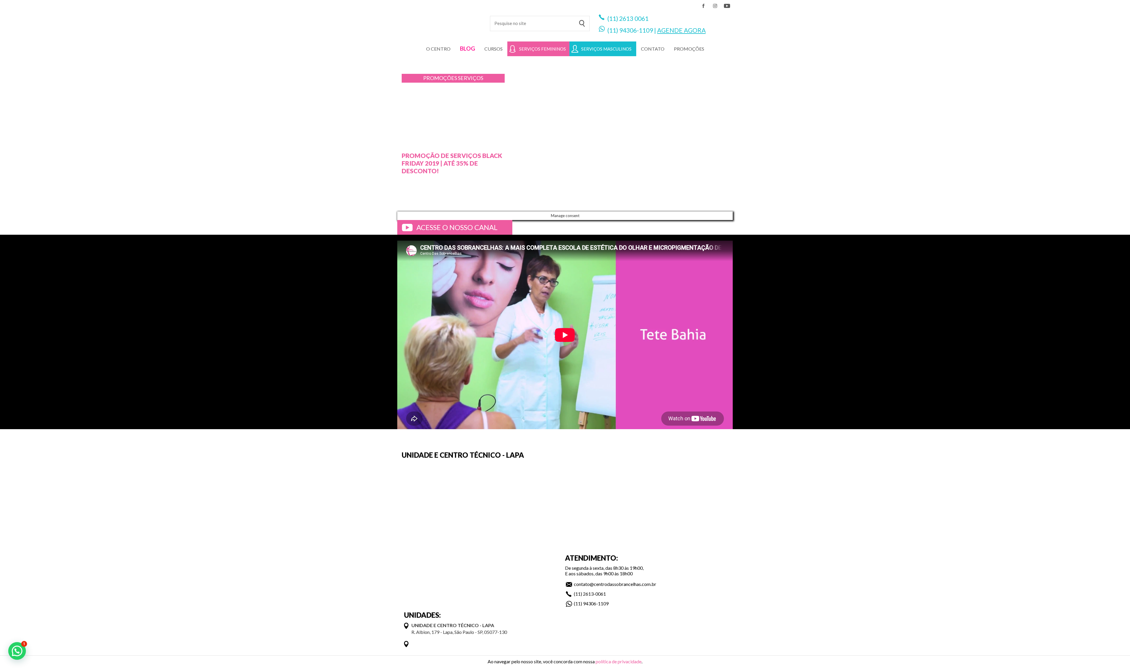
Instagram (715, 5)
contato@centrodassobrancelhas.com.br (615, 584)
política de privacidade (619, 661)
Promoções (440, 78)
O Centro (438, 48)
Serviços (470, 78)
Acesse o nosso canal (457, 227)
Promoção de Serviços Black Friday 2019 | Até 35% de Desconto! (452, 163)
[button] (17, 651)
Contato (652, 48)
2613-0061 (594, 594)
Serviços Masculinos (606, 48)
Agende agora (681, 30)
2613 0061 (634, 18)
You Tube (726, 5)
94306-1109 (636, 30)
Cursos (493, 48)
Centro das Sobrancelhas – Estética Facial (439, 20)
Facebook (703, 5)
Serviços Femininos (542, 48)
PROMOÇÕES (689, 48)
